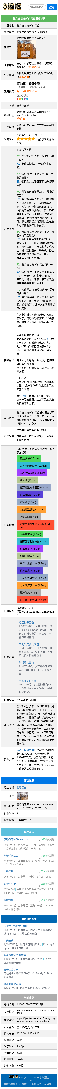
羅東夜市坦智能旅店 (15, 955)
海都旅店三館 (26, 662)
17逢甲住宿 (10, 883)
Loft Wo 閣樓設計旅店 (16, 926)
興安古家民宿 (11, 969)
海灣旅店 (9, 940)
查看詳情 (24, 77)
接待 (48, 339)
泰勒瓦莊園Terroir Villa (16, 839)
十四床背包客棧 (27, 681)
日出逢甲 (9, 871)
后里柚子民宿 (26, 622)
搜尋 (51, 7)
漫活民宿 (21, 787)
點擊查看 (34, 67)
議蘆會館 (9, 900)
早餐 (23, 396)
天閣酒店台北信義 (29, 644)
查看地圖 (22, 118)
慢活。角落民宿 (25, 750)
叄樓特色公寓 (11, 855)
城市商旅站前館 (12, 984)
